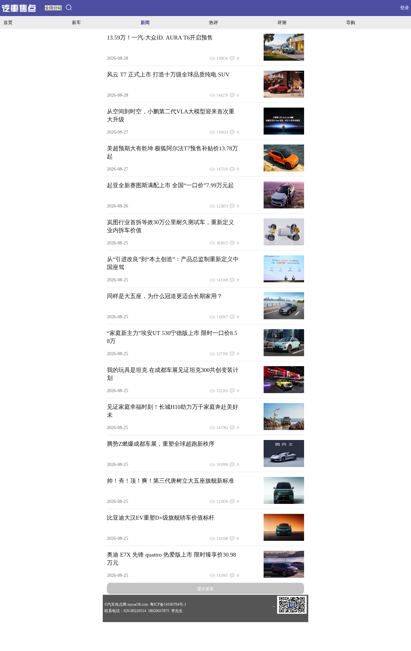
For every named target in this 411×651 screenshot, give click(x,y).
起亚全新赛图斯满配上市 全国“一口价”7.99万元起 (170, 185)
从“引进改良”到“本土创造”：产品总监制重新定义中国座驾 (173, 263)
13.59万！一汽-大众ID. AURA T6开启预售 (160, 37)
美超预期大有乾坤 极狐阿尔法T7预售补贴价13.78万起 (172, 152)
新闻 (145, 22)
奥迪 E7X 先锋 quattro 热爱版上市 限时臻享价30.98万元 (171, 558)
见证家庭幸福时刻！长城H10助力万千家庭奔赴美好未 (172, 411)
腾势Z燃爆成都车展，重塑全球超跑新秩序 (160, 444)
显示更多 (205, 588)
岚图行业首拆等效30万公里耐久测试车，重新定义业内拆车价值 (170, 226)
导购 (350, 22)
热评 (213, 22)
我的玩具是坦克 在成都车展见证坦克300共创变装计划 (173, 374)
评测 (281, 22)
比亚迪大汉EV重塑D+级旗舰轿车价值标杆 (160, 518)
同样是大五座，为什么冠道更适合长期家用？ (165, 296)
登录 (404, 7)
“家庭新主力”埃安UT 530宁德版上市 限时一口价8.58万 (172, 337)
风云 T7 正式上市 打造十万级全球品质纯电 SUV (168, 74)
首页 (8, 22)
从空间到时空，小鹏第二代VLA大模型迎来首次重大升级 (170, 115)
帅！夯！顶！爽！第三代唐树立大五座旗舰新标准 (170, 481)
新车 (76, 22)
